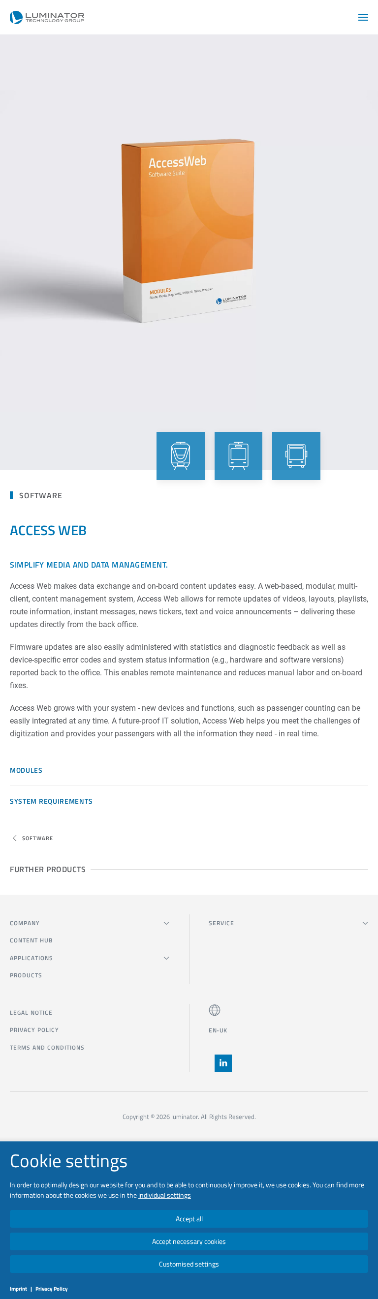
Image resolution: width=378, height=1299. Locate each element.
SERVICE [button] (221, 923)
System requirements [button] (51, 801)
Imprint (18, 1289)
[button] (363, 17)
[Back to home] (47, 17)
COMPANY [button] (25, 923)
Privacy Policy (34, 1029)
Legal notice (31, 1012)
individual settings (164, 1195)
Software (41, 495)
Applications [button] (31, 958)
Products (26, 975)
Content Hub (31, 940)
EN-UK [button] (218, 1030)
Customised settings (189, 1264)
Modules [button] (26, 770)
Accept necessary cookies (189, 1241)
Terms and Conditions (47, 1047)
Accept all (189, 1218)
